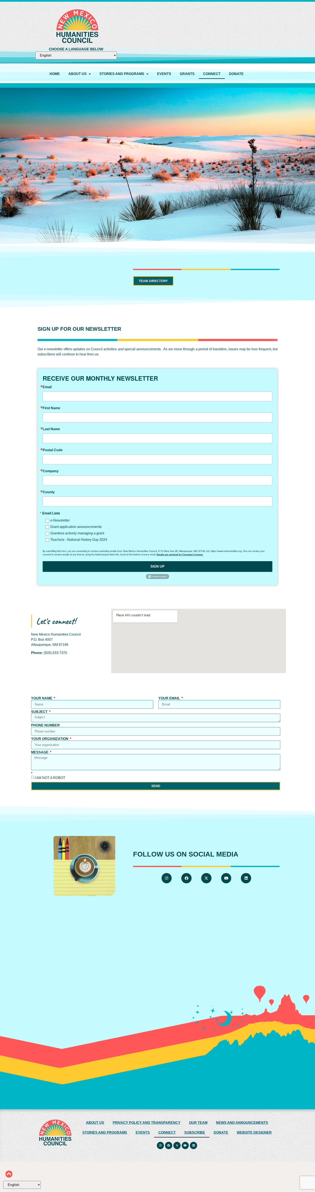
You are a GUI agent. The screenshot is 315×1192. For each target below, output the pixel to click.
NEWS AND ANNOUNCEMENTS (242, 1122)
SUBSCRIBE (194, 1132)
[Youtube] (226, 878)
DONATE (236, 74)
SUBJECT (39, 712)
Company (50, 471)
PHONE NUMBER (45, 725)
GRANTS (187, 74)
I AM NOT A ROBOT (50, 777)
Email (47, 387)
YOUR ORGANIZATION (50, 739)
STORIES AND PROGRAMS (121, 74)
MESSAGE (40, 752)
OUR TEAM (198, 1122)
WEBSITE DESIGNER (254, 1132)
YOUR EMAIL (169, 698)
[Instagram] (167, 878)
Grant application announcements (76, 527)
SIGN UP (157, 566)
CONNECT (211, 74)
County (49, 492)
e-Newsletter (60, 520)
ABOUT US (77, 74)
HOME (55, 74)
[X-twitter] (206, 878)
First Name (51, 408)
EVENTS (164, 74)
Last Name (51, 429)
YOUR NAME (42, 698)
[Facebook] (187, 878)
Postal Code (53, 450)
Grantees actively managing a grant (77, 533)
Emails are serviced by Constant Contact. (180, 554)
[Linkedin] (246, 878)
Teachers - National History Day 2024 (78, 539)
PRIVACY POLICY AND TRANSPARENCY (146, 1122)
